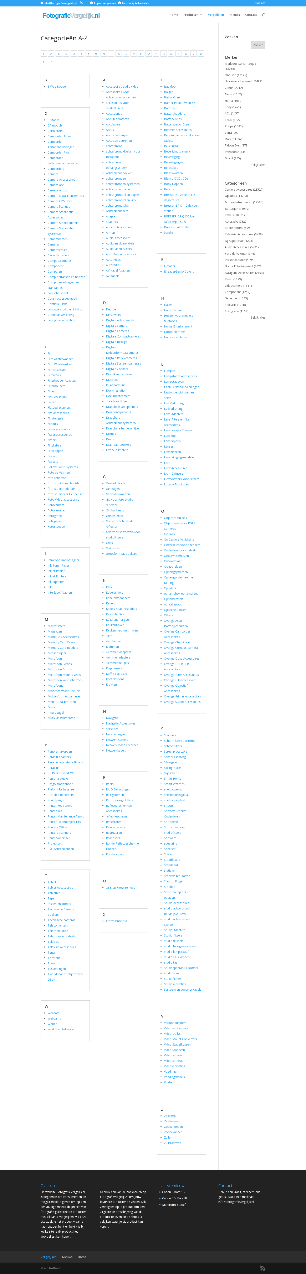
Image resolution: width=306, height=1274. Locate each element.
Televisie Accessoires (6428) (244, 234)
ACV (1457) (232, 113)
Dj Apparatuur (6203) (239, 241)
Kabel (109, 587)
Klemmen (112, 647)
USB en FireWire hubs (120, 887)
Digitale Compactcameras (123, 336)
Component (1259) (237, 292)
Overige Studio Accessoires (182, 702)
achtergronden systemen (123, 184)
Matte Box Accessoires (63, 637)
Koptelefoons (115, 679)
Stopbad (169, 887)
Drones (111, 434)
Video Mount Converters (180, 1039)
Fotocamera (56, 505)
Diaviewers (113, 315)
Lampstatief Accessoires (180, 376)
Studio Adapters (174, 930)
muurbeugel (56, 713)
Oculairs (169, 534)
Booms (169, 189)
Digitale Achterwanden (121, 320)
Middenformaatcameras (64, 696)
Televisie (53, 942)
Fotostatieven (57, 526)
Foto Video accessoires (63, 499)
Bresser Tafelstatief (177, 227)
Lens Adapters (173, 414)
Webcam (54, 1013)
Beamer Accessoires (178, 130)
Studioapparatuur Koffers (181, 968)
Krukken (111, 684)
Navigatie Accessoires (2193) (244, 273)
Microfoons (55, 685)
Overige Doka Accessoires (181, 658)
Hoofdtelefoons (174, 332)
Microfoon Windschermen (65, 680)
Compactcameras (60, 261)
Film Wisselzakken (60, 364)
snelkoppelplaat (174, 800)
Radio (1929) (233, 279)
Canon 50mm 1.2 (173, 1192)
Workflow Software (61, 1029)
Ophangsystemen (176, 572)
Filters (52, 391)
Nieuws (234, 15)
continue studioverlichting (65, 309)
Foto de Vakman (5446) (240, 254)
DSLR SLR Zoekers (118, 445)
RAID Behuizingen (118, 789)
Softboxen (171, 822)
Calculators (55, 131)
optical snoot (173, 604)
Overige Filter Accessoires (181, 675)
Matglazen (55, 631)
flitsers (52, 440)
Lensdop (170, 436)
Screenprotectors (175, 751)
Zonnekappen (173, 1132)
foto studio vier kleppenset (66, 494)
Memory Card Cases (61, 642)
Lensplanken (172, 452)
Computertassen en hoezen (66, 277)
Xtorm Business (116, 921)
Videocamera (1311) (238, 286)
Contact (251, 15)
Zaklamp (170, 1116)
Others (168, 615)
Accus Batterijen (117, 135)
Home (173, 15)
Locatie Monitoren (176, 484)
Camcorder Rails (59, 152)
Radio (110, 784)
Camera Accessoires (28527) (244, 189)
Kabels (110, 603)
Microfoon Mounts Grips (64, 675)
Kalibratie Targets (118, 619)
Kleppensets (114, 668)
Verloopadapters (175, 1023)
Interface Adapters (60, 592)
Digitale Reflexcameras (121, 358)
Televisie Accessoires (62, 947)
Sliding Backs (173, 768)
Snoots (169, 806)
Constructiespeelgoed (62, 298)
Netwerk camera (117, 740)
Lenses (169, 446)
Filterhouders (56, 386)
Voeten (169, 1082)
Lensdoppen (172, 441)
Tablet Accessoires (60, 887)
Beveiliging (171, 146)
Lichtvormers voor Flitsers (181, 479)
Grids (109, 543)
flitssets (53, 462)
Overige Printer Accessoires (182, 696)
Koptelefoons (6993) (239, 228)
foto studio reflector (61, 489)
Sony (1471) (233, 107)
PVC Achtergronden (61, 849)
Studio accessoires (176, 903)
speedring (170, 843)
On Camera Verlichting (179, 539)
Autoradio (112, 265)
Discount (112, 380)
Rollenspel (113, 838)
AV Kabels (112, 276)
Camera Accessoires (61, 179)
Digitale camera (116, 325)
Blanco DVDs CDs (176, 178)
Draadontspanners (118, 412)
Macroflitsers (56, 626)
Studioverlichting (175, 984)
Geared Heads (115, 483)
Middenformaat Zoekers (64, 691)
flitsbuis (53, 424)
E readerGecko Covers (179, 271)
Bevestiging (172, 157)
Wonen (52, 1024)
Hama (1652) (233, 101)
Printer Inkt (55, 811)
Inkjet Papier (56, 571)
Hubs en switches (176, 337)
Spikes (168, 854)
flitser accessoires (60, 435)
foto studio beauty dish (63, 483)
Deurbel (111, 309)
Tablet (52, 882)
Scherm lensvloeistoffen (180, 741)
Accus (110, 130)
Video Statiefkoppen (177, 1044)
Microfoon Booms (60, 669)
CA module (55, 125)
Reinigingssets (115, 827)
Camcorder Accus (59, 136)
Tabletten (54, 893)
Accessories (114, 113)
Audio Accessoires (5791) (242, 247)
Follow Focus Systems (63, 467)
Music (52, 707)
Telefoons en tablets (62, 936)
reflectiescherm (116, 816)
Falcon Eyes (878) (237, 145)
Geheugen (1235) (236, 298)
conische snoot (58, 293)
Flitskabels (55, 445)
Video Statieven (174, 1050)
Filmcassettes (57, 370)
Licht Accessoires (175, 468)
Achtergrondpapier (118, 189)
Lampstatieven (174, 381)
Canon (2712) (234, 88)
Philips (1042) (234, 126)
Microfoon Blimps (60, 664)
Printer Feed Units (60, 806)
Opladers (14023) (236, 196)
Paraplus (53, 768)
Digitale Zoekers (117, 369)
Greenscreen (114, 516)
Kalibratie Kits (115, 614)
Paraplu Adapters (59, 757)
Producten (190, 15)
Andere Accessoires (119, 227)
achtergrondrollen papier (122, 195)
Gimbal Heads (115, 510)
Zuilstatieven (172, 1143)
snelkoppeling (173, 789)
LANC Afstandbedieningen (181, 387)
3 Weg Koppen (57, 86)
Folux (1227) (233, 120)
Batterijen (170, 108)
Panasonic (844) (235, 152)
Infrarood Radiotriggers (63, 560)
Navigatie (112, 718)
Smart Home (172, 778)
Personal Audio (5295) (240, 260)
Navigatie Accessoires (121, 723)
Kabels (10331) (235, 215)
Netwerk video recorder (122, 745)
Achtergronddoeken (119, 173)
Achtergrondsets (117, 211)
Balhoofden (172, 97)
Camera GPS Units (60, 201)
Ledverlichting (173, 409)
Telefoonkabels (58, 931)
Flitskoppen (55, 451)
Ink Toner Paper (58, 565)
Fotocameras (57, 510)
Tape (51, 898)
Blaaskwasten (173, 173)
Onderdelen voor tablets (180, 550)
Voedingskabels (174, 1077)
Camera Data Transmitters (66, 196)
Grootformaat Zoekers (121, 554)
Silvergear (170, 762)
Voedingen (171, 1071)
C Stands (54, 120)
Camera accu (56, 185)
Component (56, 266)
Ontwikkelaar (173, 561)
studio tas (170, 962)
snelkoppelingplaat (176, 795)
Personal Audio (58, 778)
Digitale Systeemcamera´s (123, 363)
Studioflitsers (173, 979)
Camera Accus (57, 190)
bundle (168, 232)
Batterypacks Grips (176, 124)
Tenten (52, 952)
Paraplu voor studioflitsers (65, 762)
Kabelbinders (114, 592)
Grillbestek (113, 548)
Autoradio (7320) (236, 221)
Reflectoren (114, 822)
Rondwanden (115, 854)
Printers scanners (59, 833)
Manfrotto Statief (174, 1205)
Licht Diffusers (173, 473)
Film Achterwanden (60, 359)
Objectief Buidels (175, 518)
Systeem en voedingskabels (182, 989)
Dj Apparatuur (115, 385)
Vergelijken (216, 15)
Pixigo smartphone (60, 784)
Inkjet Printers (57, 576)
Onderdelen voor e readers (182, 545)
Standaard (171, 865)
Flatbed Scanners (59, 407)
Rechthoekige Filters (119, 800)
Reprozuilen (114, 833)
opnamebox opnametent (181, 593)
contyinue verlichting (61, 320)
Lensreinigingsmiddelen (179, 457)
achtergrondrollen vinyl (121, 200)
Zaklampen (171, 1121)
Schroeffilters (173, 746)
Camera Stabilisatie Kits (63, 223)
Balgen (168, 92)
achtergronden (116, 178)
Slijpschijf (170, 773)
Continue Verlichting (61, 315)
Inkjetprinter (56, 582)
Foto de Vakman (59, 472)
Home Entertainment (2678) (243, 266)
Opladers (170, 588)
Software (170, 838)
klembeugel (113, 641)
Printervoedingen (59, 838)
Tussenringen (57, 969)
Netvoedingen (115, 734)
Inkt (50, 587)
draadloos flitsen (117, 401)
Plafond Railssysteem (62, 789)
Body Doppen (173, 184)
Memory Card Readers (63, 648)
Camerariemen (58, 239)
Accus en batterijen (119, 141)
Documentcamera (118, 396)
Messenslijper (57, 653)
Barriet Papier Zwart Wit (180, 103)
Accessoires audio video (122, 86)
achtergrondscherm (119, 205)
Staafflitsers (172, 860)
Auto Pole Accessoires (121, 254)
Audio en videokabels (120, 243)
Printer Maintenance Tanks (66, 816)
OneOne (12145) (236, 75)
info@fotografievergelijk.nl (236, 1202)
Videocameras (173, 1061)
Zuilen (168, 1137)
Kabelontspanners (118, 598)
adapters (112, 222)
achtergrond (114, 146)
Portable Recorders (61, 795)
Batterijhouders (174, 113)
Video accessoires (176, 1028)
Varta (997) (232, 133)
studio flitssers (174, 941)
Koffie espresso (116, 674)
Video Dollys (172, 1034)
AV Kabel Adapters (118, 270)
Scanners (170, 735)
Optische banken (175, 610)
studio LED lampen (177, 957)
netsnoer (112, 729)
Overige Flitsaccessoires (180, 680)
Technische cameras (61, 920)
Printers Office (57, 827)
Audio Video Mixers (119, 249)
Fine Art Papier (57, 397)
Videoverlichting (174, 1066)
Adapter (111, 216)
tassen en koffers (59, 904)
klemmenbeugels (117, 663)
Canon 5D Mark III (174, 1198)
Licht (167, 463)
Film (50, 353)
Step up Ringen (174, 881)
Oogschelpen (173, 566)
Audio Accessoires (118, 238)
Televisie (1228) (235, 305)
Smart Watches (174, 784)
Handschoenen (174, 310)
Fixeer (52, 402)
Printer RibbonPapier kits (64, 822)
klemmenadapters (118, 657)
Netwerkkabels (116, 750)
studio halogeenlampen (180, 946)
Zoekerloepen (173, 1127)
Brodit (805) (233, 158)
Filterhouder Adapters (62, 380)
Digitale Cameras (117, 331)
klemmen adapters (118, 652)
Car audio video (58, 255)
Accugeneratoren (117, 119)
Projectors (55, 843)
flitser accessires (59, 429)
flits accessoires (58, 413)
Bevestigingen (173, 162)
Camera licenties (59, 206)
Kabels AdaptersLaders (121, 609)
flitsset (52, 456)
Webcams (54, 1018)
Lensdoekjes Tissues (178, 430)
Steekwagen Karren (177, 876)
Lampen (169, 371)
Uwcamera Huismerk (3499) (243, 81)
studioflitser (172, 973)
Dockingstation (116, 390)
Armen (110, 232)
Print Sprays (56, 800)
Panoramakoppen (60, 751)
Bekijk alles (257, 165)
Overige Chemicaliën (178, 642)
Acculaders (113, 124)
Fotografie (55, 516)
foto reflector (57, 478)
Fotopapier (55, 521)
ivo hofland (52, 1268)
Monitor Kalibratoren (62, 702)
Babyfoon (170, 86)
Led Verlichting (174, 403)
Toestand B (55, 958)
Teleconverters (58, 925)
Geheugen (113, 489)
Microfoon (55, 658)
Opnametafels (173, 599)
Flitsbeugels (55, 418)
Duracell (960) (234, 139)
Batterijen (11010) (237, 209)
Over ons (260, 3)
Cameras (54, 244)
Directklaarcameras (119, 374)
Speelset (169, 849)
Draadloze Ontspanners (122, 407)
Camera (53, 174)
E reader (169, 266)
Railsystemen (115, 795)
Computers (55, 271)
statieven (170, 870)
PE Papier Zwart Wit (61, 773)
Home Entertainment (178, 326)
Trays (51, 963)
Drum (110, 439)
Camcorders (56, 169)
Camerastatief (57, 250)
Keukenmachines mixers (122, 630)
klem (109, 636)
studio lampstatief (176, 952)
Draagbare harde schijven (123, 428)
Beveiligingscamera (177, 151)
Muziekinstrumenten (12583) (244, 202)
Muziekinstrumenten (61, 718)
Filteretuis (54, 375)
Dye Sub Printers (117, 450)
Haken (168, 305)
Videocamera (173, 1055)
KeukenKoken (115, 625)
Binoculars (171, 168)
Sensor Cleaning (175, 757)
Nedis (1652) (233, 94)
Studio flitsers (173, 935)
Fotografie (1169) (236, 311)
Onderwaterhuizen (176, 556)
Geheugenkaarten (118, 494)
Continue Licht (57, 304)
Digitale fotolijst (116, 342)
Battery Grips (173, 119)
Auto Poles (113, 260)
